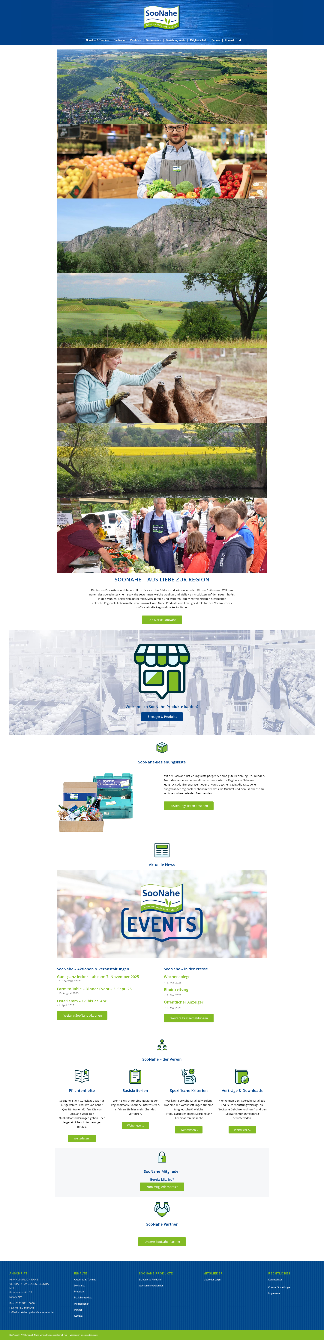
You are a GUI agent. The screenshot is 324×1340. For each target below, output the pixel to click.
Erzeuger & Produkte (150, 1279)
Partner (78, 1309)
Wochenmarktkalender (151, 1285)
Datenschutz (275, 1279)
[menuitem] (97, 40)
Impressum (274, 1293)
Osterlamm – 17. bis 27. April (83, 1001)
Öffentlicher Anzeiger (183, 1002)
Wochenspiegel (178, 976)
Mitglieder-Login (211, 1279)
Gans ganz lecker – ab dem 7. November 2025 (98, 976)
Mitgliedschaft (81, 1303)
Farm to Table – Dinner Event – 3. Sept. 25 (94, 988)
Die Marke (79, 1285)
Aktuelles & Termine (85, 1279)
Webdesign (75, 1335)
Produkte (79, 1291)
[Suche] (238, 40)
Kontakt (78, 1315)
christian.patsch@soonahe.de (36, 1312)
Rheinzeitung (176, 989)
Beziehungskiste (83, 1297)
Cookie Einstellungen (279, 1287)
